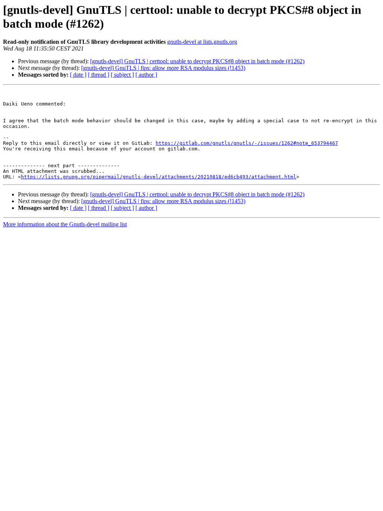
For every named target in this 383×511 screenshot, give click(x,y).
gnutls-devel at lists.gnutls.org (202, 42)
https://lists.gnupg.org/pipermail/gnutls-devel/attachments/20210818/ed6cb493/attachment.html (158, 177)
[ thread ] (98, 74)
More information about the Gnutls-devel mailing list (65, 224)
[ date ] (78, 74)
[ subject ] (122, 74)
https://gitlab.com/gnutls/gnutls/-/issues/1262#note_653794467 (247, 143)
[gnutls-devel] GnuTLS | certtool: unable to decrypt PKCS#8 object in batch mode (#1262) (197, 61)
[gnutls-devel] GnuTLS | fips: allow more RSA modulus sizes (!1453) (163, 68)
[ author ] (146, 74)
